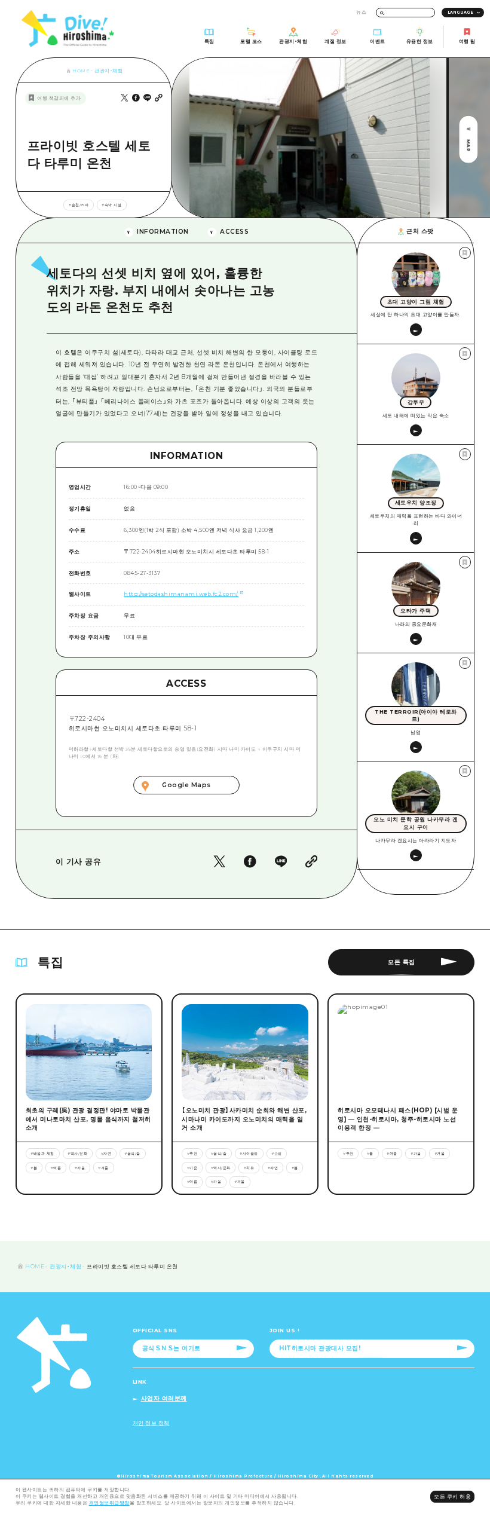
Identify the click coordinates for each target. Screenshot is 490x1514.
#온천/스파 (78, 205)
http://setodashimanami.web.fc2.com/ (181, 594)
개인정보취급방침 (109, 1503)
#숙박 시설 (111, 205)
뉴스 (361, 12)
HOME (80, 71)
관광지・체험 (108, 71)
